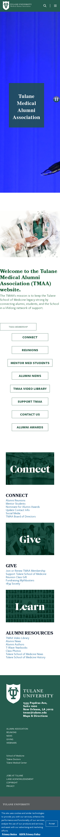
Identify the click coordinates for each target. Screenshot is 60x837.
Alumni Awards (30, 427)
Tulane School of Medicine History (25, 657)
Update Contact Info (18, 510)
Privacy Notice (9, 834)
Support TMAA (30, 401)
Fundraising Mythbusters (20, 580)
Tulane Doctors (13, 759)
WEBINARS (11, 742)
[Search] (45, 5)
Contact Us (30, 414)
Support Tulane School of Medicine (26, 574)
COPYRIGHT (12, 782)
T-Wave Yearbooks (16, 647)
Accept (52, 824)
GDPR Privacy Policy (29, 834)
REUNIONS (11, 732)
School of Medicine (15, 755)
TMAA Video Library (30, 388)
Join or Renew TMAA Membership (25, 571)
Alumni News (30, 376)
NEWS (9, 735)
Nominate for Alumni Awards (23, 507)
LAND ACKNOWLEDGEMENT (19, 779)
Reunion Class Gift (16, 577)
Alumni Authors (15, 644)
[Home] (17, 5)
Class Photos (13, 651)
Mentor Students (15, 503)
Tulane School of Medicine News (24, 654)
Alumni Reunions (15, 500)
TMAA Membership (18, 326)
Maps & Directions (35, 716)
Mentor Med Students (30, 363)
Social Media (13, 513)
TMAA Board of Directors (21, 516)
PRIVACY (10, 786)
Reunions (30, 350)
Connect (30, 337)
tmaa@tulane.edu (35, 712)
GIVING (9, 739)
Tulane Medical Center (16, 762)
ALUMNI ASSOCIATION (17, 728)
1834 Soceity (13, 583)
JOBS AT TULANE (14, 775)
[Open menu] (55, 5)
